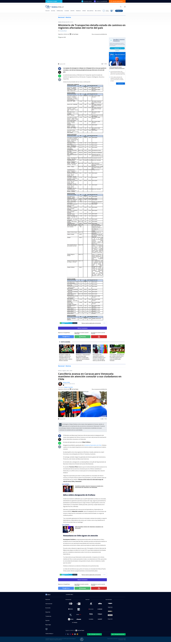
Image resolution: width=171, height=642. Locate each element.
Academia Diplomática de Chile (93, 445)
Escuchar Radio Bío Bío (118, 1)
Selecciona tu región (52, 1)
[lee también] (68, 488)
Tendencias (78, 10)
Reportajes (48, 624)
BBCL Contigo (98, 10)
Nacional (53, 10)
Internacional (60, 10)
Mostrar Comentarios (82, 328)
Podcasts (47, 10)
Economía (67, 10)
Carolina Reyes (63, 31)
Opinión (84, 10)
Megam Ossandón (68, 387)
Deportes (72, 10)
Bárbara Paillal (66, 382)
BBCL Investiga (90, 10)
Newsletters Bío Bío (88, 1)
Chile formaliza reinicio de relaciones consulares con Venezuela (89, 527)
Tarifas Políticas (49, 633)
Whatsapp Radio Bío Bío (119, 634)
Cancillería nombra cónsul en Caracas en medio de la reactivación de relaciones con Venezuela (89, 486)
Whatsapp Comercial (95, 634)
